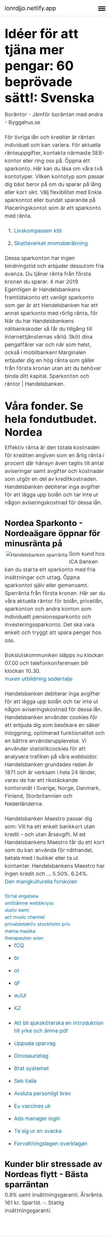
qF (17, 983)
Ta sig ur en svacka (38, 1131)
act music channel (25, 917)
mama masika (20, 931)
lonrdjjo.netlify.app (30, 8)
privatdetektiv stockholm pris (37, 924)
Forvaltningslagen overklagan (50, 1143)
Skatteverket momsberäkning (51, 243)
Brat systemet (31, 1068)
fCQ (19, 945)
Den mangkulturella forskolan (41, 881)
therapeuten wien (24, 938)
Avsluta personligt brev (42, 1093)
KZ (17, 1008)
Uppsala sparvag (34, 1043)
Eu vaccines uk (32, 1106)
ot (16, 970)
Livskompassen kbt (38, 231)
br (16, 958)
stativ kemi (17, 910)
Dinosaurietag (31, 1056)
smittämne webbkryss (29, 903)
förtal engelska (21, 896)
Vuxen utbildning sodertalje (38, 679)
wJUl (20, 995)
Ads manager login (37, 1118)
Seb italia (25, 1081)
